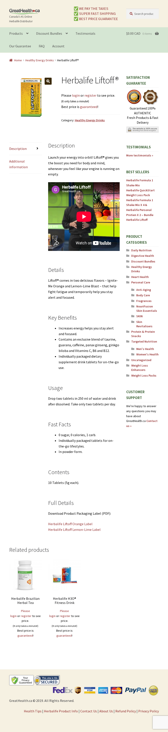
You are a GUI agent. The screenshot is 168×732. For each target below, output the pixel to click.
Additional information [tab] (18, 164)
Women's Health (147, 354)
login (76, 95)
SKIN (139, 316)
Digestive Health (142, 256)
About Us (106, 711)
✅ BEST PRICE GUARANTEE (96, 19)
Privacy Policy (148, 711)
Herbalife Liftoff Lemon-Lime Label (74, 529)
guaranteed (88, 107)
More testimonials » (139, 155)
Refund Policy (125, 711)
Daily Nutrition (141, 250)
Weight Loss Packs (143, 375)
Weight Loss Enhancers (139, 367)
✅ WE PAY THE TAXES (91, 8)
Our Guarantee (20, 46)
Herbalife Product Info (61, 711)
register (90, 95)
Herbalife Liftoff (137, 220)
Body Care (143, 295)
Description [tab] (18, 148)
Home (18, 60)
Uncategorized (141, 360)
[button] (48, 81)
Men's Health (145, 349)
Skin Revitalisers (144, 324)
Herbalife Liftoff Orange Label (70, 524)
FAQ (42, 46)
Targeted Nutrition (144, 341)
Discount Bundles (49, 33)
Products (16, 33)
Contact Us (88, 711)
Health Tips (33, 711)
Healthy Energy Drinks (39, 60)
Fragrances (144, 301)
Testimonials (85, 33)
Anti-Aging (143, 290)
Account (58, 46)
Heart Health (140, 277)
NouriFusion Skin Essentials (146, 308)
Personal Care (140, 282)
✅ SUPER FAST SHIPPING (95, 13)
